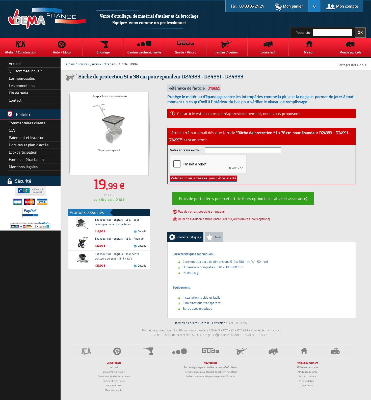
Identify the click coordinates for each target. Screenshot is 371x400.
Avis (218, 237)
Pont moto (307, 385)
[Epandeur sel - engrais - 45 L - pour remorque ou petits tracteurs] (82, 223)
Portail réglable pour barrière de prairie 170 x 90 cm (210, 372)
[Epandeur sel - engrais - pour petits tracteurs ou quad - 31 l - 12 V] (82, 258)
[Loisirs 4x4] (272, 351)
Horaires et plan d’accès (28, 145)
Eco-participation (23, 152)
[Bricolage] (148, 351)
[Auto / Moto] (117, 351)
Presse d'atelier (307, 381)
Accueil (15, 63)
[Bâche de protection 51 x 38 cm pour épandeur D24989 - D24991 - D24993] (109, 122)
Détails (141, 231)
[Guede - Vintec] (210, 351)
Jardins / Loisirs (76, 64)
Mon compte (346, 6)
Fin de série (18, 93)
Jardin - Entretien (103, 64)
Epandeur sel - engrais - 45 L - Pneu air (119, 238)
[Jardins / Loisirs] (241, 351)
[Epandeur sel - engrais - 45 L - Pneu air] (82, 242)
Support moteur (307, 376)
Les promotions (22, 85)
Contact (15, 100)
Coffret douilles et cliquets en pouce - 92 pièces (210, 376)
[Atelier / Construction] (86, 351)
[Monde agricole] (335, 351)
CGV (12, 130)
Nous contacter (114, 385)
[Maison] (304, 351)
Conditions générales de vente (114, 376)
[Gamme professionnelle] (179, 351)
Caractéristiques (189, 237)
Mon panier (292, 6)
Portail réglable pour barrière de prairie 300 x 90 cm (210, 367)
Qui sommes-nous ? (25, 71)
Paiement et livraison (26, 137)
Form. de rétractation (26, 159)
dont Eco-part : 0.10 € (109, 199)
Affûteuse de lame (307, 372)
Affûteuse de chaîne (307, 367)
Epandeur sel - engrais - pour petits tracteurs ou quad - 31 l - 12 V (117, 256)
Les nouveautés (22, 78)
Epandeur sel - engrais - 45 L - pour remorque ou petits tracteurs (117, 222)
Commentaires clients (27, 123)
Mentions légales (23, 166)
